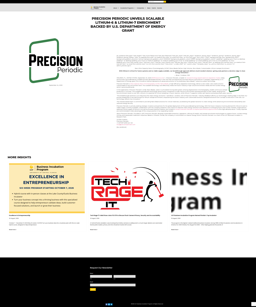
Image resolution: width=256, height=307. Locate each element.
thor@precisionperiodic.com (126, 124)
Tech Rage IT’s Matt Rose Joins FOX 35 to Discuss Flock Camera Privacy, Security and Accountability (125, 215)
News (148, 8)
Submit (93, 289)
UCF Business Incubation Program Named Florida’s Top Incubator (194, 215)
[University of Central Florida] (100, 2)
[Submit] (165, 2)
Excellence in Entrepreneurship (19, 215)
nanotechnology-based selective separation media (203, 78)
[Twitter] (109, 304)
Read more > (13, 229)
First (91, 278)
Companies (140, 8)
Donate (159, 8)
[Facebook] (106, 304)
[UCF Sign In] (142, 2)
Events (154, 8)
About (115, 8)
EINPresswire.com (158, 78)
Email (92, 282)
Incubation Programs (127, 8)
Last (114, 278)
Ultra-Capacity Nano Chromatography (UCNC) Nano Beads (149, 84)
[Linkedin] (111, 304)
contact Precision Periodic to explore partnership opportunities (196, 109)
